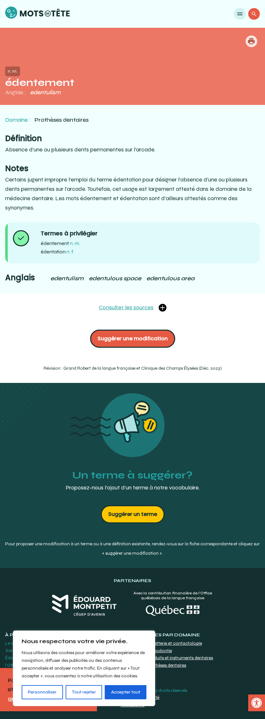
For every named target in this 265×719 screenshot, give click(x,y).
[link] (256, 702)
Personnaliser (42, 692)
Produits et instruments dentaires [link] (180, 658)
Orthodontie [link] (159, 650)
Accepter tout (125, 692)
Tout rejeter (84, 692)
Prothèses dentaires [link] (166, 665)
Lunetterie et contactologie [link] (174, 643)
